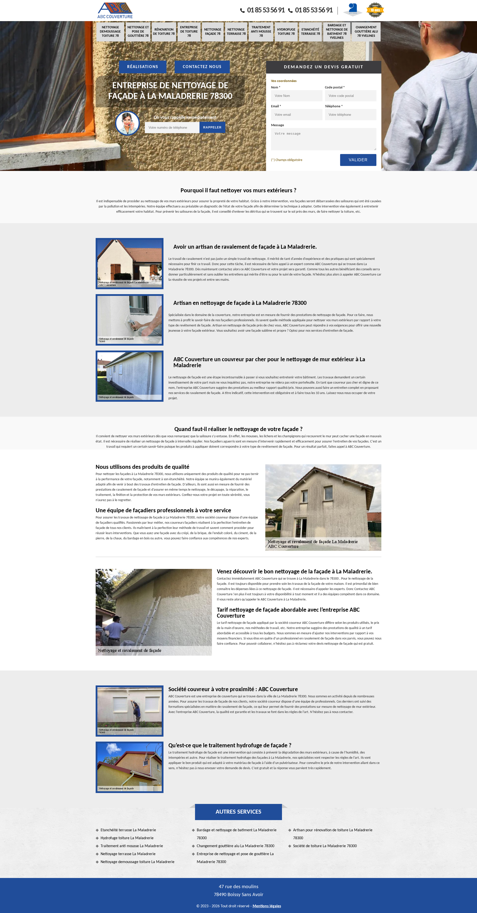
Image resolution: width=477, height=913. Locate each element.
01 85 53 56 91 (265, 10)
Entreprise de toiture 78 (189, 32)
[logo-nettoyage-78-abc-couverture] (115, 10)
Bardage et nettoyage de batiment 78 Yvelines (337, 32)
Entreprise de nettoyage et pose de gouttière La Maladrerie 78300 (235, 858)
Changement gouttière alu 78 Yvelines (366, 32)
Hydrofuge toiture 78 (286, 32)
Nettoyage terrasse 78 (236, 32)
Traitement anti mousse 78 (261, 32)
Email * (276, 106)
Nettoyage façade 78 (212, 32)
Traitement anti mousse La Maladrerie (132, 846)
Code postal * (335, 87)
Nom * (275, 87)
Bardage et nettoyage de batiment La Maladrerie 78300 (237, 834)
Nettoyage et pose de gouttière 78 (138, 32)
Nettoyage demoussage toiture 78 (110, 32)
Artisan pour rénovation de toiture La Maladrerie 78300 (332, 834)
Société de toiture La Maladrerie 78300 (325, 846)
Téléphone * (334, 106)
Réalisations (142, 67)
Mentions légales (267, 906)
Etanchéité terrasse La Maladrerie (128, 830)
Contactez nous (202, 67)
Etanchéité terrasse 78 (310, 32)
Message (277, 125)
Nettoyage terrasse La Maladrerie (128, 854)
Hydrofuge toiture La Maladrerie (127, 838)
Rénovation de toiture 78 (164, 32)
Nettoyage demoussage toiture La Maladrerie (137, 862)
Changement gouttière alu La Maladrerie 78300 (235, 846)
